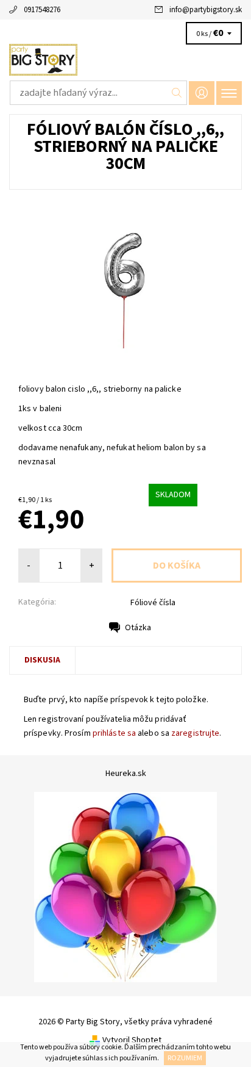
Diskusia (42, 660)
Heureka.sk (125, 773)
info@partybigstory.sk (205, 9)
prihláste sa (114, 733)
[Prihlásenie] (201, 93)
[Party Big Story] (125, 60)
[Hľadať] (177, 93)
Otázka (138, 628)
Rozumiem (185, 1058)
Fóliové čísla (152, 603)
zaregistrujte (195, 733)
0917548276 (42, 9)
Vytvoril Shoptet (131, 1040)
